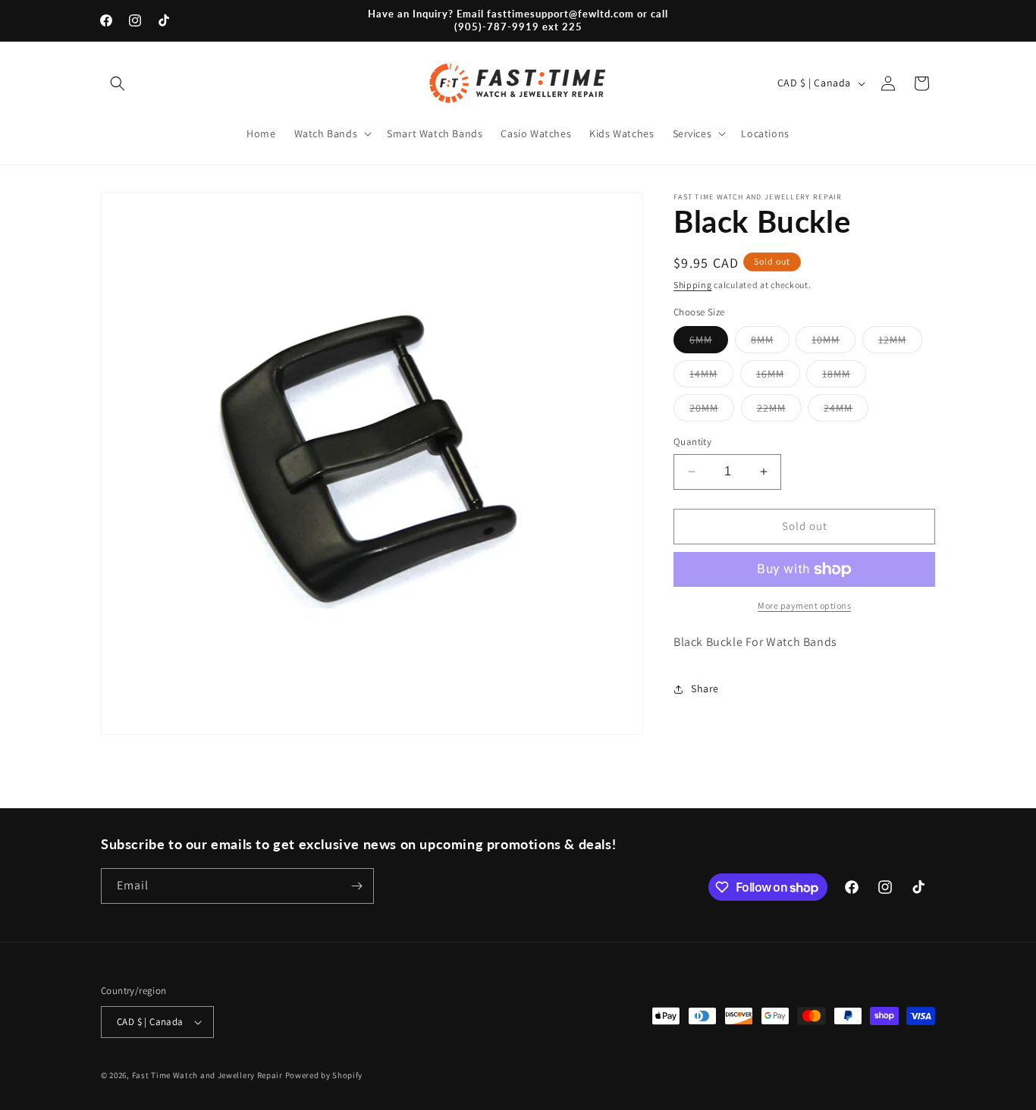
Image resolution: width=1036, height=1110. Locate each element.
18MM (844, 376)
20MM (711, 411)
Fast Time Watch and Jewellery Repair (207, 1075)
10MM (833, 342)
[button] (117, 83)
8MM (770, 342)
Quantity (692, 441)
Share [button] (705, 688)
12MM (900, 342)
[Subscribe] (356, 886)
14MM (711, 376)
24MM (846, 411)
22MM (779, 411)
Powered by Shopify (324, 1075)
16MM (778, 376)
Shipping (692, 284)
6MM (708, 342)
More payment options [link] (804, 605)
